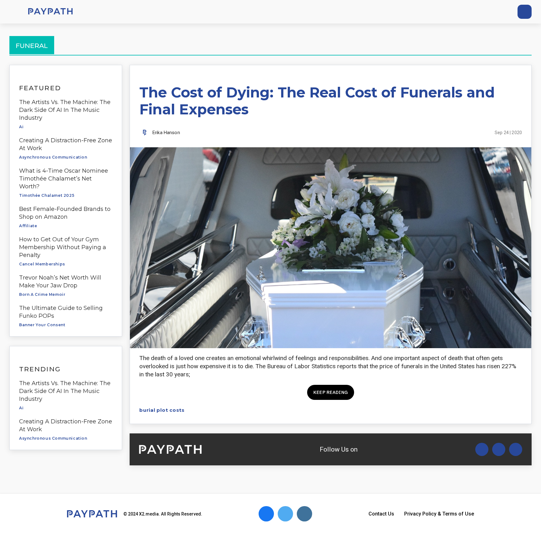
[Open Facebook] (498, 449)
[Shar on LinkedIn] (507, 410)
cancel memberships (42, 264)
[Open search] (525, 12)
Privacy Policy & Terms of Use (439, 514)
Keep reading (330, 392)
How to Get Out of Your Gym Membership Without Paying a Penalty (62, 247)
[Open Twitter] (481, 449)
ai (21, 126)
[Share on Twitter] (485, 410)
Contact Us (381, 514)
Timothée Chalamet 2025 (46, 195)
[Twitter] (478, 12)
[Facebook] (489, 12)
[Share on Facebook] (474, 410)
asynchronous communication (53, 157)
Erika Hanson (166, 132)
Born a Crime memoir (42, 294)
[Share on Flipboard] (496, 410)
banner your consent (42, 324)
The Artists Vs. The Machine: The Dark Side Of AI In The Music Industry (65, 110)
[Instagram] (501, 12)
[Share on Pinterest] (518, 410)
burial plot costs (162, 410)
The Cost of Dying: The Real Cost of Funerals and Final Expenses (317, 101)
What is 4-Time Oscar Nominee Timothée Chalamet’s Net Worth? (63, 178)
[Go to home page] (50, 11)
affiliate (28, 225)
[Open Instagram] (515, 449)
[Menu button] (12, 12)
